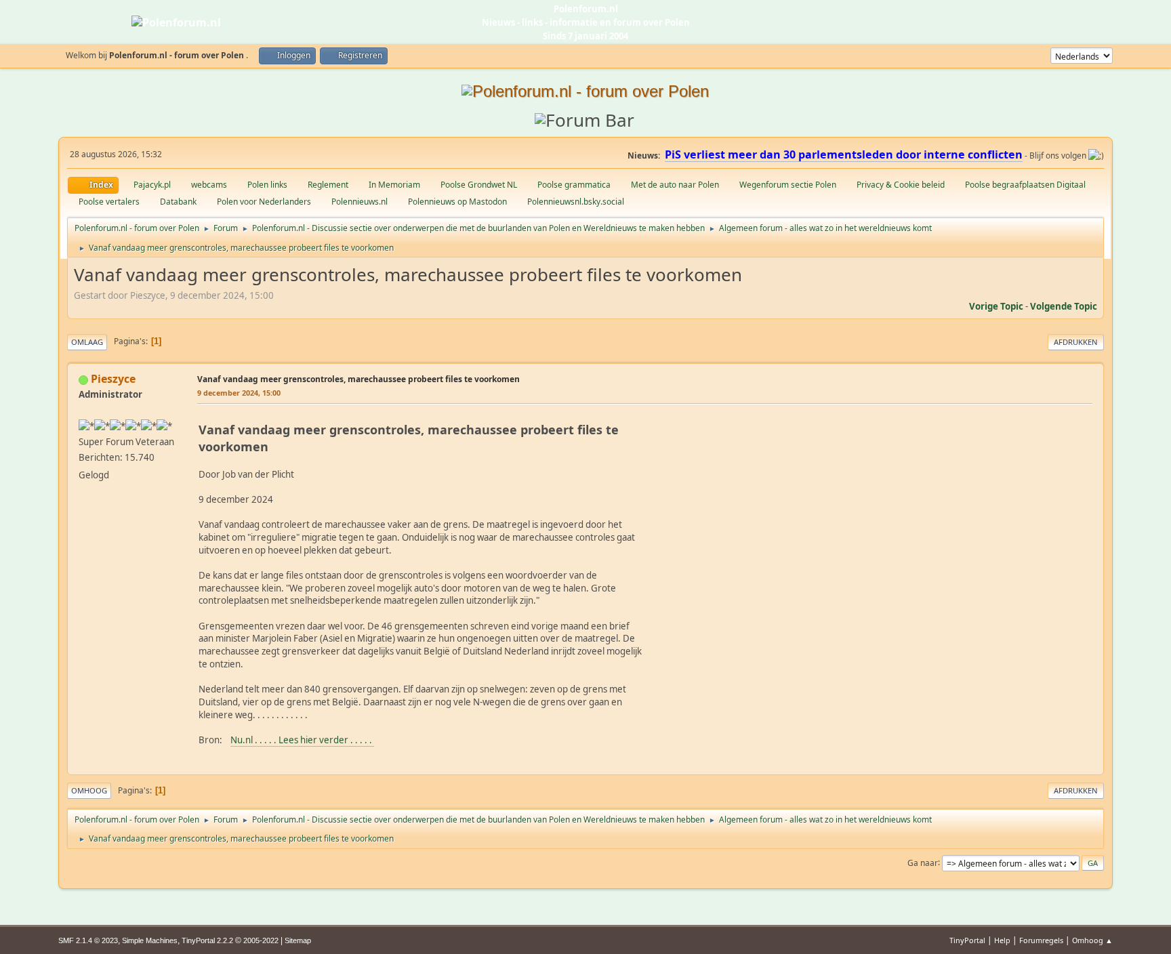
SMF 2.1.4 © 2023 (88, 940)
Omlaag (87, 342)
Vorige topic (996, 306)
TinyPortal (967, 940)
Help (1002, 940)
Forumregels (1041, 940)
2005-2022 (261, 940)
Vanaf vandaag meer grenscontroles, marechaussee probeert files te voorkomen (358, 379)
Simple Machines (150, 940)
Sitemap (298, 940)
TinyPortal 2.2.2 (207, 940)
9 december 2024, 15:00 (239, 393)
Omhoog (89, 790)
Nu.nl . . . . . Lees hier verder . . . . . (302, 740)
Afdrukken (1076, 342)
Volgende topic (1063, 306)
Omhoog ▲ (1092, 940)
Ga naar (922, 862)
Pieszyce (113, 378)
